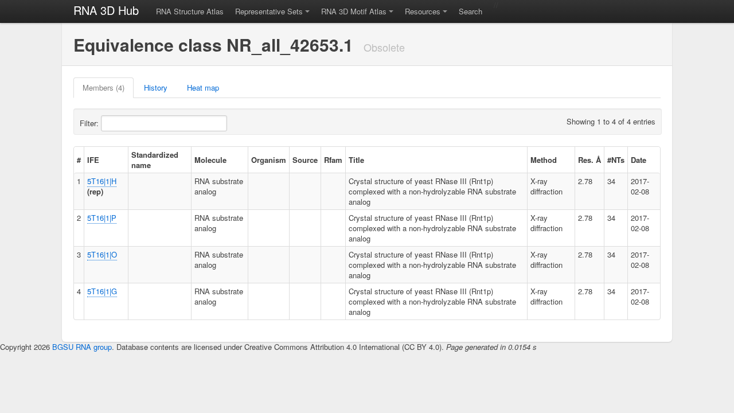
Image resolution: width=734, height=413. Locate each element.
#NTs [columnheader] (615, 159)
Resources (422, 11)
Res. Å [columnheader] (589, 159)
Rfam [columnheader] (333, 159)
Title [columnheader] (356, 159)
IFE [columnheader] (93, 159)
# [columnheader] (79, 159)
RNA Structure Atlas (190, 11)
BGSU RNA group (82, 346)
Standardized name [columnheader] (154, 159)
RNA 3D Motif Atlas (353, 11)
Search (470, 11)
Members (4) (103, 87)
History (155, 87)
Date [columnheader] (638, 159)
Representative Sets (269, 11)
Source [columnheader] (305, 159)
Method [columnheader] (543, 159)
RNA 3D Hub (106, 10)
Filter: (90, 123)
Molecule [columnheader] (210, 159)
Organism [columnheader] (268, 159)
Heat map (203, 87)
